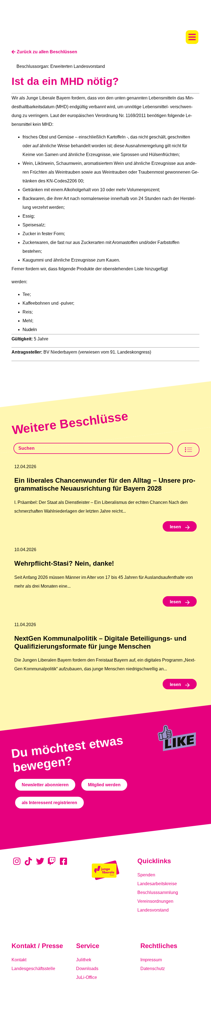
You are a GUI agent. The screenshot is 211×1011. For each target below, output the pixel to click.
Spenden (146, 875)
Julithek (83, 959)
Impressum (151, 959)
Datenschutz (152, 968)
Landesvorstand (153, 910)
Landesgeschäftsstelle (33, 968)
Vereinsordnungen (155, 901)
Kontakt (19, 959)
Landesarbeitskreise (157, 883)
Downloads (87, 968)
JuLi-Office (86, 977)
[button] (192, 37)
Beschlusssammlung (157, 892)
